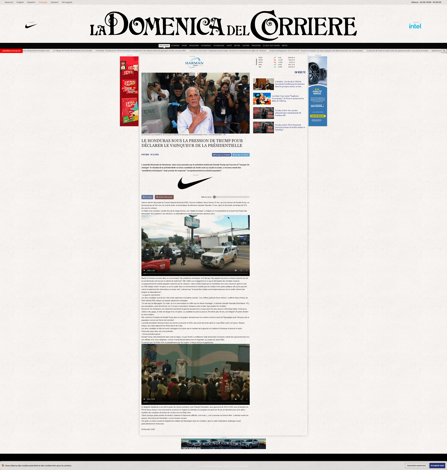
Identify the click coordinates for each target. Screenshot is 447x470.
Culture (245, 45)
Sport (184, 45)
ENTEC (261, 63)
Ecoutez (148, 197)
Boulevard (194, 45)
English (20, 2)
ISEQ (260, 56)
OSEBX (261, 59)
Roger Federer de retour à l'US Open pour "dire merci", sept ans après (355, 50)
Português (67, 2)
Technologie (218, 45)
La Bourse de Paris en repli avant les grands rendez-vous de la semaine (235, 50)
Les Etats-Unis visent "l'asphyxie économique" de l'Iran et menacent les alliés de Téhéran (66, 50)
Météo (284, 45)
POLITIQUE (145, 154)
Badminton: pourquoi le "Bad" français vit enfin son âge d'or (295, 50)
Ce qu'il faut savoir (271, 45)
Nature (237, 45)
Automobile (206, 45)
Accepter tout (437, 465)
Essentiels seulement (416, 465)
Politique (164, 45)
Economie (175, 45)
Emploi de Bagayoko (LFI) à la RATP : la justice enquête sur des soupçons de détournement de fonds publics (154, 50)
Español (31, 2)
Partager (222, 155)
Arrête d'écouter (165, 197)
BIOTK (261, 66)
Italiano (55, 2)
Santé (229, 45)
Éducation (256, 45)
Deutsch (9, 2)
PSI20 (260, 61)
